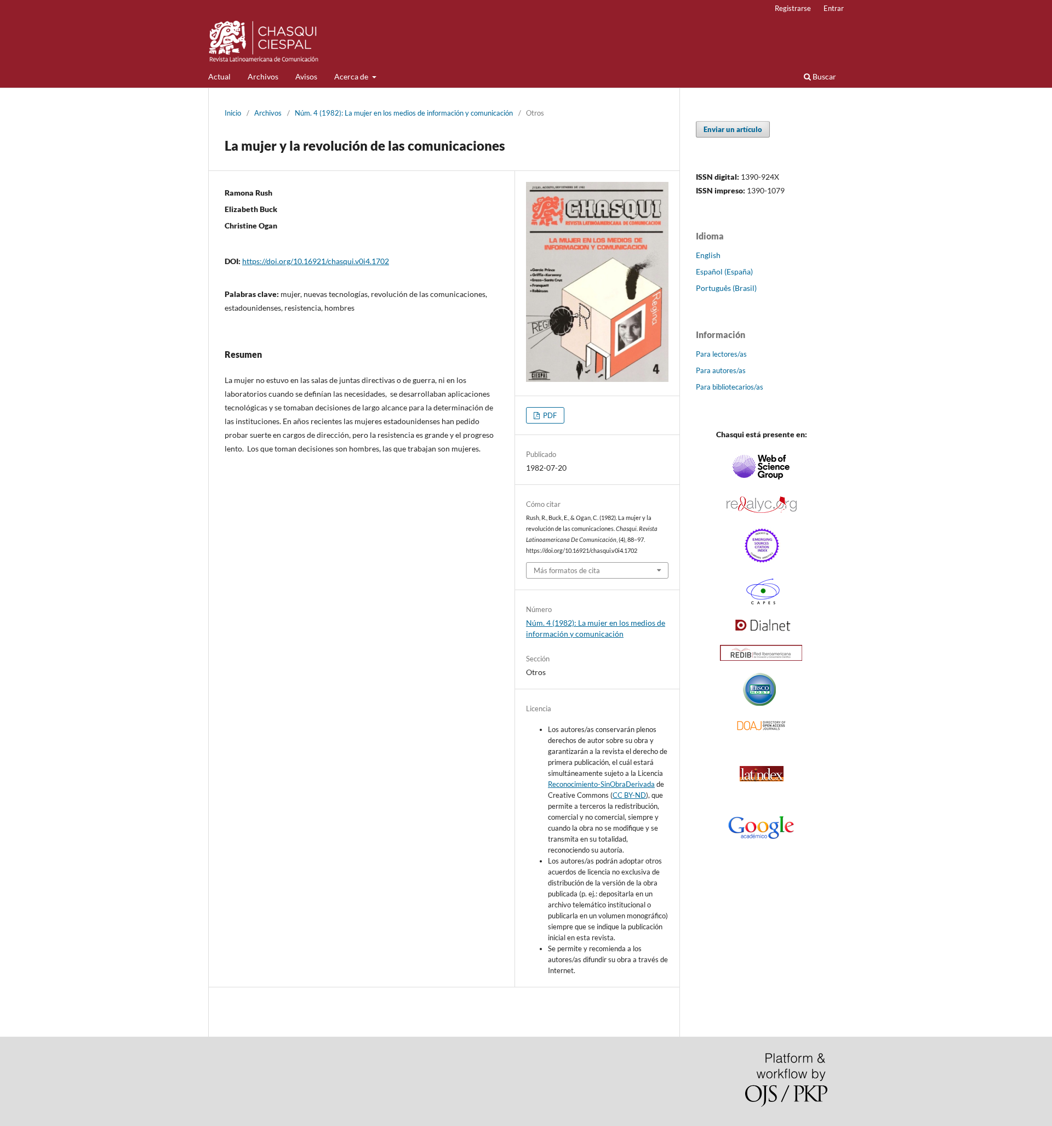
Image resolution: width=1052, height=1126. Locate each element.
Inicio (233, 112)
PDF (549, 415)
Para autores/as (721, 370)
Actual (219, 76)
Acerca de (352, 76)
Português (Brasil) (726, 288)
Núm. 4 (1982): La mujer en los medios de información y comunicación (404, 112)
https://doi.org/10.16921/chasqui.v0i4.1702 (315, 261)
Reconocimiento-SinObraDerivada (601, 784)
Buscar (823, 76)
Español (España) (724, 271)
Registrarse (793, 8)
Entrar (834, 8)
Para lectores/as (721, 354)
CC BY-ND (629, 795)
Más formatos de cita (567, 570)
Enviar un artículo (733, 129)
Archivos (263, 76)
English (708, 255)
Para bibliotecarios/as (729, 386)
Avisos (306, 76)
